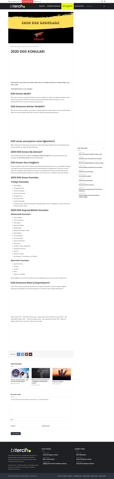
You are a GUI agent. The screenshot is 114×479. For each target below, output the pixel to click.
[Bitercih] (17, 6)
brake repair (86, 476)
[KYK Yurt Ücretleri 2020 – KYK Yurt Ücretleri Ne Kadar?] (20, 373)
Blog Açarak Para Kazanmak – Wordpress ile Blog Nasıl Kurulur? (40, 381)
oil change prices (77, 476)
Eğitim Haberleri (68, 6)
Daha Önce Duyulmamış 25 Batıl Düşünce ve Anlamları (48, 1)
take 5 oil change (62, 476)
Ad (12, 419)
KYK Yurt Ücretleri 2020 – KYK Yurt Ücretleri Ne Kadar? (19, 380)
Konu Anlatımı (79, 6)
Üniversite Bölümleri (53, 6)
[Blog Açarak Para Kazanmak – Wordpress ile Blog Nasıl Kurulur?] (41, 373)
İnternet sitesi (45, 426)
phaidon (70, 476)
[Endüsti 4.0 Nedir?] (61, 374)
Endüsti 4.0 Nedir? (57, 382)
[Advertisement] (41, 69)
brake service (94, 476)
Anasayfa (42, 6)
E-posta (13, 426)
